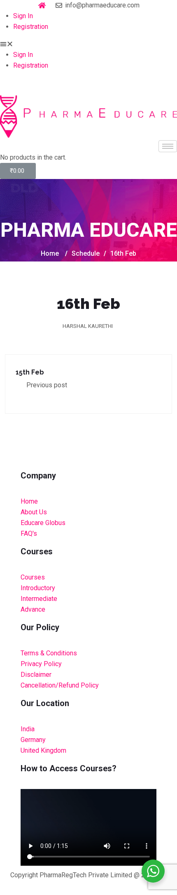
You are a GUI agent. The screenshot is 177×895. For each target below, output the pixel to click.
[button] (88, 44)
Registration (30, 27)
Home (50, 253)
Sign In (23, 16)
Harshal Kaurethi (88, 326)
